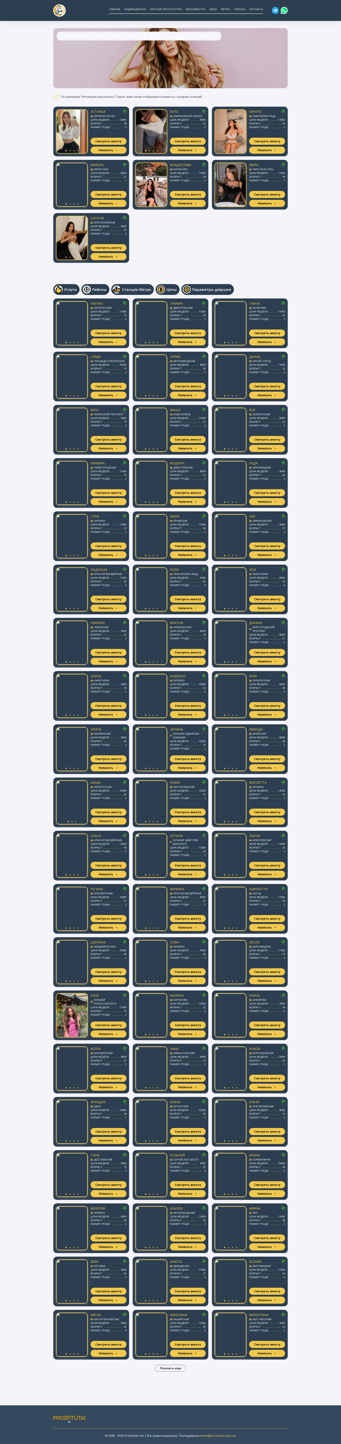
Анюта (176, 1261)
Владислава (180, 165)
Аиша (95, 782)
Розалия (177, 1155)
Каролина (178, 1315)
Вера (94, 410)
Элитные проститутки (166, 9)
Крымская (180, 520)
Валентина (258, 1315)
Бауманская (102, 733)
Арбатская (101, 169)
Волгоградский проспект (263, 629)
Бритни (176, 623)
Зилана (176, 729)
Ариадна (98, 1102)
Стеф (95, 516)
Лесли (254, 942)
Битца (257, 893)
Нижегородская (105, 467)
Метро (225, 9)
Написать (106, 150)
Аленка (97, 303)
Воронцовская (263, 1053)
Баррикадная (262, 467)
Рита (174, 111)
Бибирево (259, 999)
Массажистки (195, 9)
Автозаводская (184, 361)
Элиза (96, 676)
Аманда (256, 729)
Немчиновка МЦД (185, 574)
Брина (254, 1155)
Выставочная (262, 1319)
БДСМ (213, 9)
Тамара (176, 303)
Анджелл (177, 676)
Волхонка (259, 307)
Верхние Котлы (104, 116)
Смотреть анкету (108, 141)
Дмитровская (183, 307)
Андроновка (182, 414)
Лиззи (254, 836)
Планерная (101, 627)
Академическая (104, 946)
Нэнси (254, 1049)
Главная (114, 9)
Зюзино (99, 520)
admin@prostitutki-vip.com (218, 1436)
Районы (239, 9)
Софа (174, 942)
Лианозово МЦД (264, 116)
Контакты (256, 9)
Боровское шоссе (186, 1159)
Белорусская (103, 307)
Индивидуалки (135, 9)
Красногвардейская (108, 574)
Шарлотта (258, 889)
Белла (96, 1049)
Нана (174, 1049)
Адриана (98, 942)
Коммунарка (261, 1159)
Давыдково (181, 1266)
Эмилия (98, 623)
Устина (176, 836)
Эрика (175, 357)
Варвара (98, 463)
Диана (254, 357)
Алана (175, 1102)
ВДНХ (97, 1106)
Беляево (179, 680)
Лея (252, 516)
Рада (253, 463)
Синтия (97, 218)
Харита (255, 111)
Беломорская (103, 893)
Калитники (260, 574)
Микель (97, 165)
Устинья (98, 111)
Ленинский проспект (109, 414)
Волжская (259, 733)
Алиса (254, 995)
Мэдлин (177, 463)
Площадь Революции (109, 361)
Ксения (255, 1261)
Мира (253, 165)
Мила (174, 516)
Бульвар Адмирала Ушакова (186, 735)
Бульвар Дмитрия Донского (185, 841)
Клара (175, 782)
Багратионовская (106, 1319)
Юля (253, 676)
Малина (177, 995)
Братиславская (104, 222)
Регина (97, 889)
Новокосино (182, 627)
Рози (174, 569)
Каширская (181, 1319)
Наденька (99, 569)
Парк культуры (263, 169)
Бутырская (180, 1106)
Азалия (176, 1208)
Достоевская (103, 1159)
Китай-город (262, 361)
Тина (95, 1155)
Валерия (98, 1208)
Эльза (254, 1102)
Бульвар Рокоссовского (105, 1001)
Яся (252, 410)
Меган (96, 1315)
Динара (255, 623)
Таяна (254, 303)
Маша (175, 410)
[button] (275, 10)
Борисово (180, 169)
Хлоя (95, 995)
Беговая (99, 1266)
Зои (252, 569)
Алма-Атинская (183, 1053)
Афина (254, 1208)
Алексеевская (262, 840)
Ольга (96, 836)
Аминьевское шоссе (187, 116)
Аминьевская (262, 520)
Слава (96, 357)
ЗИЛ (255, 1212)
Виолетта (257, 782)
